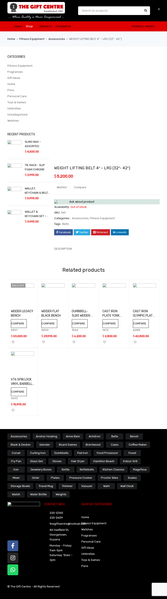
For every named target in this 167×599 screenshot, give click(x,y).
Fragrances (15, 71)
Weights (61, 494)
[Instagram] (12, 557)
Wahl (106, 486)
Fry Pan (16, 461)
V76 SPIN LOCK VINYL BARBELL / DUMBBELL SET (22, 384)
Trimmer (67, 486)
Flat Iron (82, 453)
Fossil (132, 453)
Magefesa (140, 469)
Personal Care (17, 96)
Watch (16, 494)
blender (45, 444)
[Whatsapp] (12, 569)
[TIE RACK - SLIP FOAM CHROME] (14, 170)
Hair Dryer (78, 461)
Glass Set (36, 461)
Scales (132, 477)
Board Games (68, 444)
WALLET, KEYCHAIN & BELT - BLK (37, 191)
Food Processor (107, 453)
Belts (65, 224)
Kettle (66, 469)
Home (11, 39)
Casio (115, 444)
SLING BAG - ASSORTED (33, 144)
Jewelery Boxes (41, 469)
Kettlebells (87, 469)
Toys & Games (16, 102)
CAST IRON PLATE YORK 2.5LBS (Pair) (111, 315)
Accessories (56, 39)
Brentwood (93, 444)
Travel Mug (46, 486)
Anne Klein (73, 436)
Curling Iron (38, 453)
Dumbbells (61, 453)
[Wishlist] (156, 10)
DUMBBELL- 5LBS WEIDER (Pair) (81, 315)
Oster (35, 477)
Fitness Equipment (31, 39)
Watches (13, 120)
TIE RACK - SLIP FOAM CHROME (35, 167)
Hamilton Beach (103, 461)
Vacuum (86, 486)
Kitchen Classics (113, 469)
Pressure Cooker (80, 477)
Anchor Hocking (46, 436)
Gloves (57, 461)
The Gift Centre (21, 586)
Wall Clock (127, 486)
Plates (55, 477)
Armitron (94, 436)
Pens (10, 90)
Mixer (16, 477)
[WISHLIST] (13, 342)
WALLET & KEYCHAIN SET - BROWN (35, 214)
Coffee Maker (138, 444)
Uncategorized (17, 114)
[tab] (60, 249)
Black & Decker (21, 444)
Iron (16, 469)
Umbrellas (14, 108)
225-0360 (56, 512)
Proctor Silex (109, 477)
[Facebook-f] (12, 545)
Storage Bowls (20, 486)
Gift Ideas (13, 78)
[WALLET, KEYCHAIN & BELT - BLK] (14, 194)
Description (63, 248)
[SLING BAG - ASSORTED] (14, 147)
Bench (134, 436)
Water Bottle (38, 494)
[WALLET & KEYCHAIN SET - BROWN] (14, 217)
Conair (16, 453)
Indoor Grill (130, 461)
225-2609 (56, 517)
